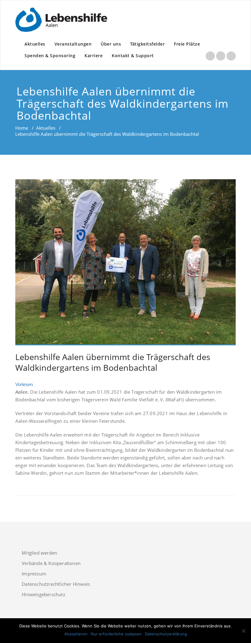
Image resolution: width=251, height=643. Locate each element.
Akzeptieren (76, 633)
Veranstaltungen (73, 44)
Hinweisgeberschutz (43, 594)
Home (21, 128)
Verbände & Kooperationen (51, 563)
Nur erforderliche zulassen (116, 633)
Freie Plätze (187, 44)
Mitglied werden (39, 553)
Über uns (111, 44)
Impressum (34, 574)
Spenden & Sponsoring (49, 55)
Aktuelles (34, 44)
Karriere (93, 55)
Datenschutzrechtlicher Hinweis (56, 584)
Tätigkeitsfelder (147, 44)
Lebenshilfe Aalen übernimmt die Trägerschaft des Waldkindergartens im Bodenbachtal (112, 362)
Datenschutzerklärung (166, 633)
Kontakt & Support (133, 55)
